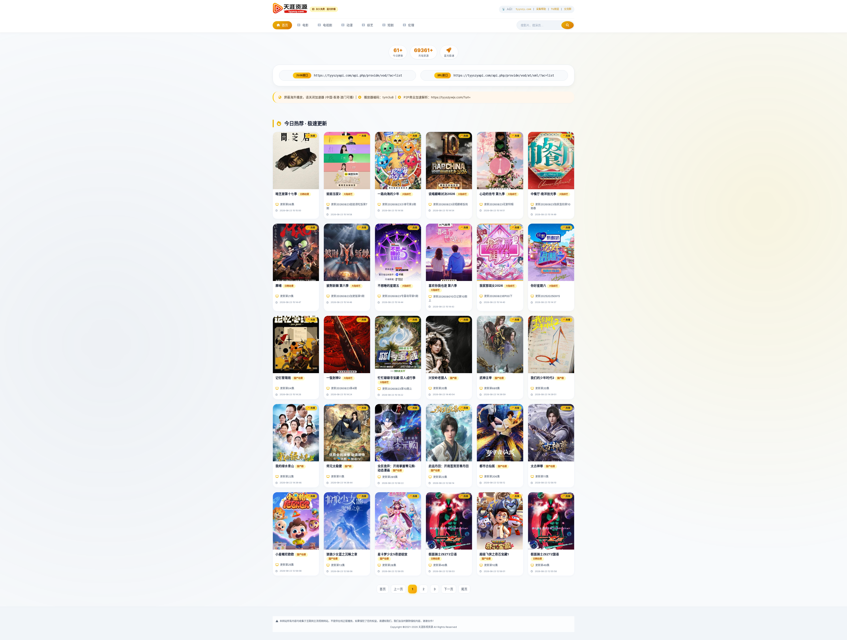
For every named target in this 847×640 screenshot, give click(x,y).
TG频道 (555, 9)
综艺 (370, 25)
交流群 (567, 9)
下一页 (448, 589)
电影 (305, 25)
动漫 (350, 25)
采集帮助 (541, 9)
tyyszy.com (523, 9)
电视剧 (327, 25)
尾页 (464, 589)
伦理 (411, 25)
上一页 (398, 589)
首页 (285, 25)
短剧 (391, 25)
